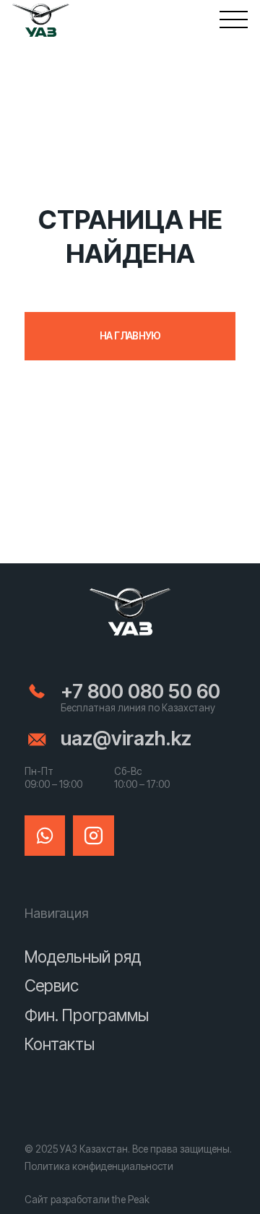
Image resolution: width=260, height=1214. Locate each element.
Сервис (52, 985)
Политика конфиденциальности (99, 1166)
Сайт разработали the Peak (87, 1199)
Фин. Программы (87, 1015)
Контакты (60, 1044)
